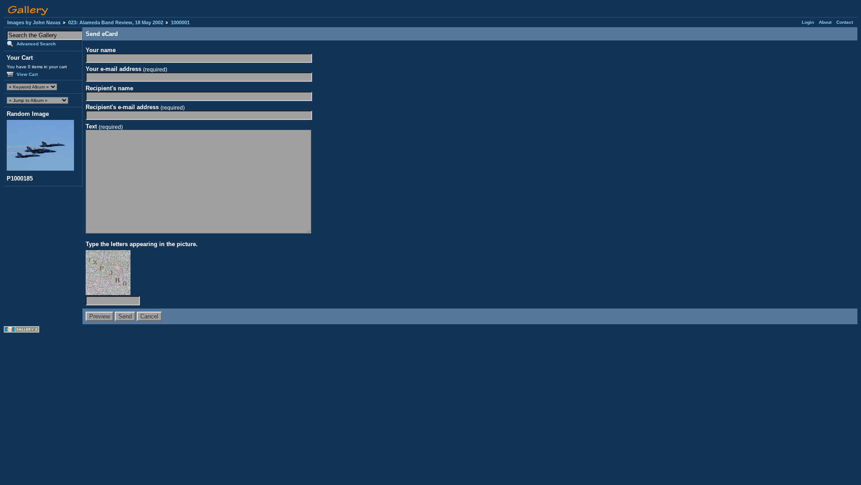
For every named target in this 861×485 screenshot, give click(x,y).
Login (808, 22)
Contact (844, 22)
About (825, 22)
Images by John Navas (34, 22)
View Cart (27, 74)
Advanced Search (36, 43)
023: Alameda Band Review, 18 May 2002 (115, 22)
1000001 (180, 22)
